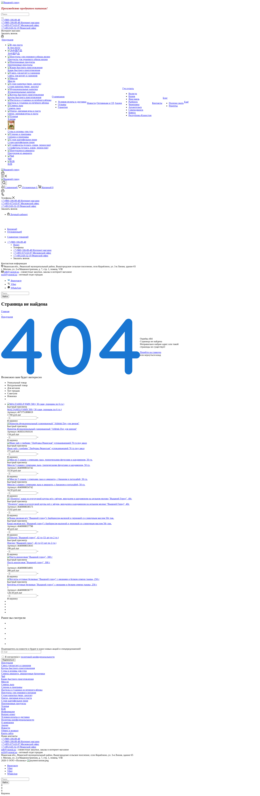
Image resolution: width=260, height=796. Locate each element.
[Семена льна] (29, 105)
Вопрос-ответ (8, 714)
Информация (8, 711)
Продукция (7, 662)
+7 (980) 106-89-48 (10, 20)
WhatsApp (16, 288)
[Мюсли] (29, 78)
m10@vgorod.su (9, 274)
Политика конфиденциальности (17, 719)
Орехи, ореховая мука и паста (16, 698)
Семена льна (7, 684)
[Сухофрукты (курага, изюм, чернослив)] (29, 145)
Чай (3, 676)
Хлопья (5, 706)
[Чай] (29, 156)
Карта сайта (7, 733)
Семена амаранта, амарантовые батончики (23, 673)
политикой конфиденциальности (38, 657)
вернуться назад (152, 355)
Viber (13, 284)
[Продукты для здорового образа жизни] (29, 56)
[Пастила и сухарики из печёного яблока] (29, 100)
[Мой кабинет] (2, 36)
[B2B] (29, 161)
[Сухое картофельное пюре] (29, 139)
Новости (5, 728)
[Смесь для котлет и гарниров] (29, 73)
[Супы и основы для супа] (29, 125)
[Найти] (2, 17)
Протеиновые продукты (13, 703)
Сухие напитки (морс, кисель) (16, 695)
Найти (5, 296)
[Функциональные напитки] (29, 89)
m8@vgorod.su (11, 272)
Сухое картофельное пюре (14, 700)
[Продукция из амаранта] (29, 150)
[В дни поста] (29, 45)
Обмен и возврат (10, 730)
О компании (7, 722)
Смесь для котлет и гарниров (16, 665)
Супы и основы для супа (14, 671)
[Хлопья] (29, 116)
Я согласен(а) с (30, 657)
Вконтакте (16, 280)
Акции (4, 725)
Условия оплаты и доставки (15, 717)
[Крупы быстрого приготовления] (29, 94)
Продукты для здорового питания (18, 692)
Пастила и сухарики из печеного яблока (21, 690)
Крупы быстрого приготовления (18, 668)
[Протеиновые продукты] (29, 62)
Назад (16, 244)
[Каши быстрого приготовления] (29, 67)
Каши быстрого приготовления (17, 679)
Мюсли (5, 681)
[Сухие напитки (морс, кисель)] (29, 84)
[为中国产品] (29, 50)
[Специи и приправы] (29, 134)
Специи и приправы (11, 687)
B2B (3, 709)
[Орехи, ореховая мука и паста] (29, 111)
